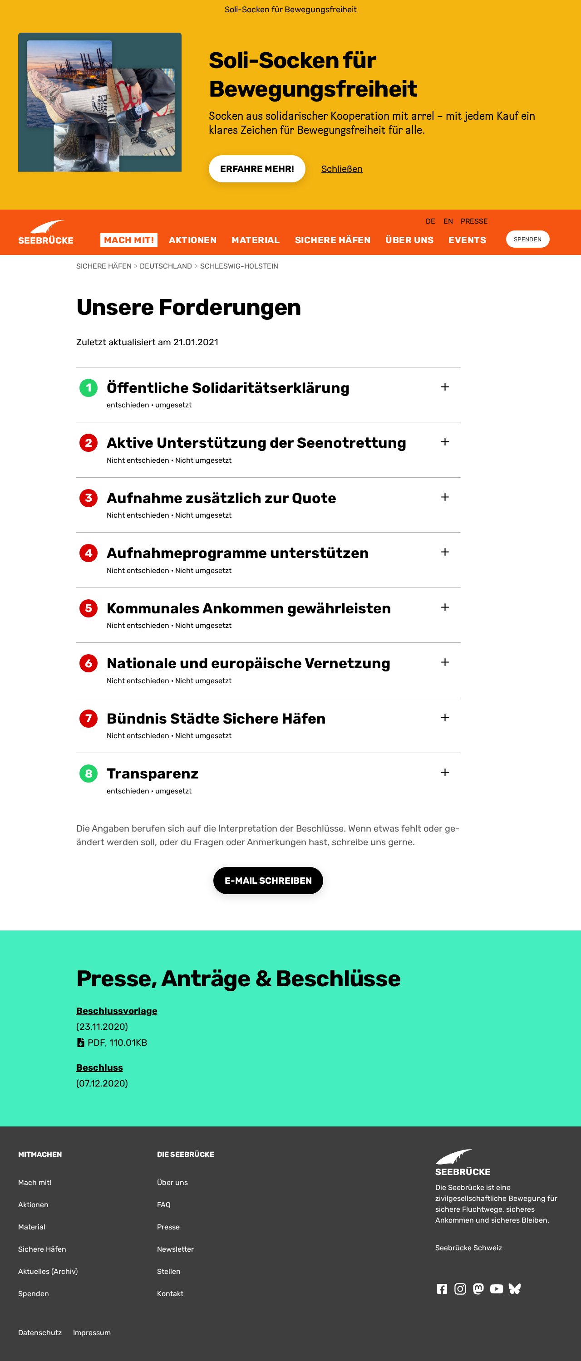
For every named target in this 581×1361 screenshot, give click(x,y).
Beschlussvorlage (117, 1010)
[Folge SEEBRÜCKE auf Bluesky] (515, 1289)
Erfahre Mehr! (257, 168)
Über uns (409, 240)
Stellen (169, 1271)
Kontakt (170, 1293)
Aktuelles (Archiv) (48, 1271)
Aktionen (193, 240)
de (430, 221)
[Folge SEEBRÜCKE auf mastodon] (478, 1289)
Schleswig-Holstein (239, 266)
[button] (268, 394)
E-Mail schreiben (268, 880)
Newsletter (175, 1249)
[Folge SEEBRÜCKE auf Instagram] (460, 1289)
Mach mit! (129, 240)
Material (255, 240)
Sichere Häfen (333, 240)
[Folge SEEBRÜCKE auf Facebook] (442, 1289)
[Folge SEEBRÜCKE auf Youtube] (496, 1289)
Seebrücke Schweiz (468, 1248)
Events (467, 240)
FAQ (164, 1204)
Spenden (528, 239)
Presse (474, 221)
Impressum (92, 1332)
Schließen (342, 168)
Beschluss (99, 1067)
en (448, 221)
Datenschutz (40, 1332)
